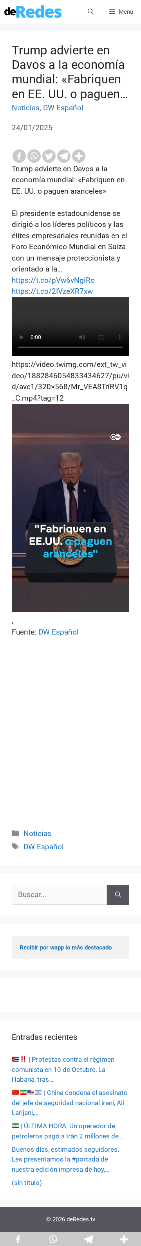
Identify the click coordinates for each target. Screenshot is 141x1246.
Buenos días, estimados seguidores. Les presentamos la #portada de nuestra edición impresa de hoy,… (65, 1159)
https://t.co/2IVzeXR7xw (52, 291)
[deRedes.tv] (33, 11)
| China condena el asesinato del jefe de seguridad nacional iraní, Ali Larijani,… (70, 1103)
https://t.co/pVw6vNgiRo (53, 280)
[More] (78, 156)
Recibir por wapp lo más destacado (66, 947)
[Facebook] (19, 156)
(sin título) (27, 1183)
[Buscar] (118, 895)
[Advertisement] (70, 741)
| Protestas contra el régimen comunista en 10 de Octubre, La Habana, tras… (63, 1069)
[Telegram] (63, 156)
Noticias (26, 107)
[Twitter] (49, 156)
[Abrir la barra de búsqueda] (90, 11)
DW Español (63, 107)
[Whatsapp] (34, 156)
